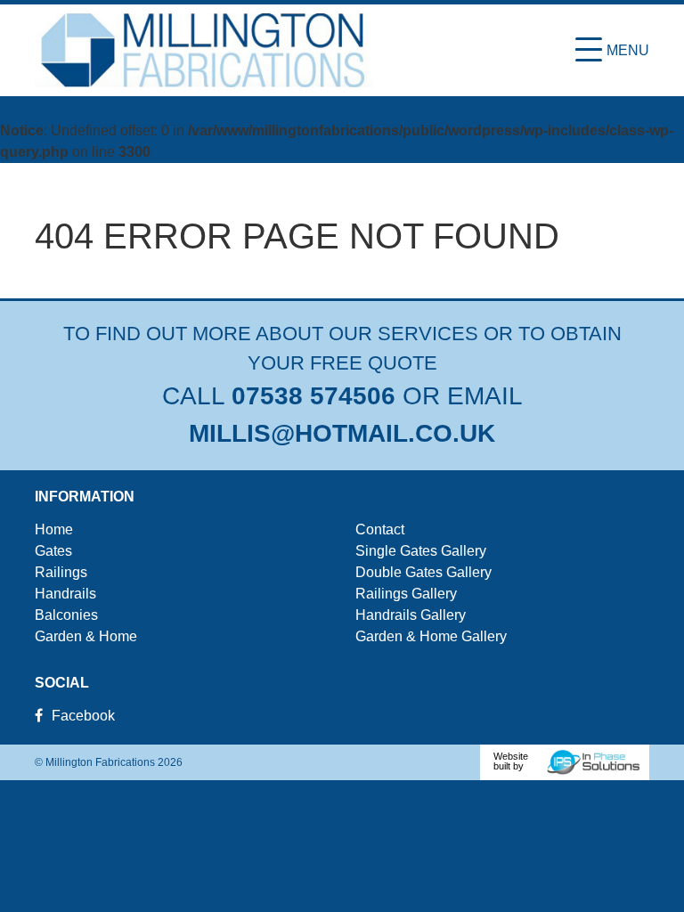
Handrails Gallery (410, 615)
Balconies (66, 615)
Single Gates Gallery (420, 550)
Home (54, 529)
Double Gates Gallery (423, 572)
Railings (61, 572)
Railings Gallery (406, 593)
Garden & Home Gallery (431, 636)
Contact (379, 529)
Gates (53, 550)
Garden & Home (86, 636)
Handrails (65, 593)
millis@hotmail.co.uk (342, 433)
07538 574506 (313, 396)
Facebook (83, 715)
